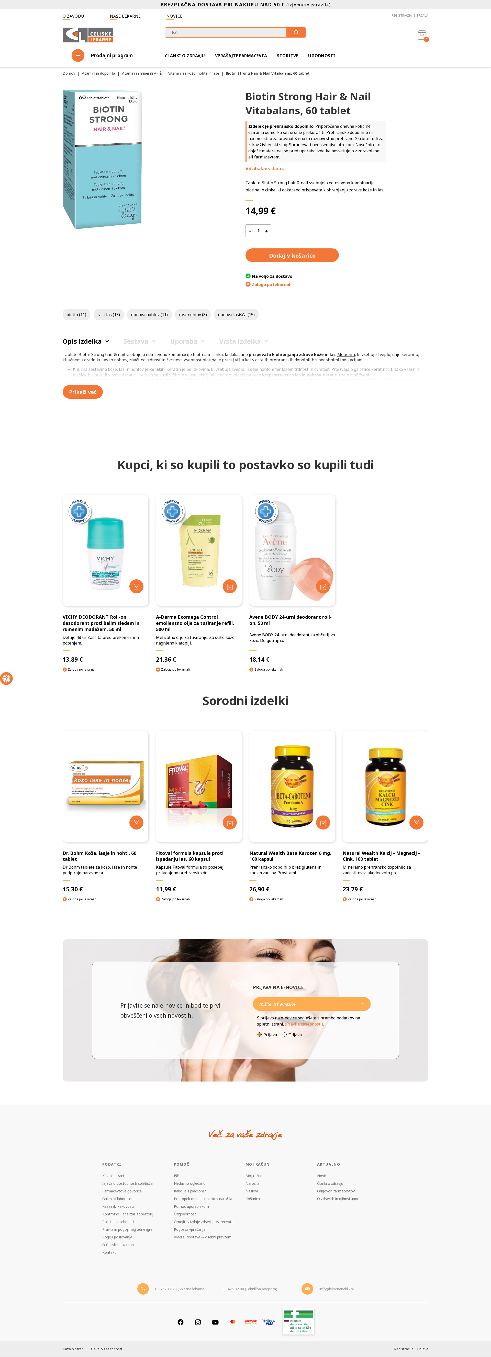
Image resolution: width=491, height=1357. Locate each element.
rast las (108, 314)
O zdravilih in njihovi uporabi (340, 1198)
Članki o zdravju (185, 56)
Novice (174, 16)
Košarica (253, 1198)
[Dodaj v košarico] (136, 586)
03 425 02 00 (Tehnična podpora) (249, 1288)
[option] (105, 821)
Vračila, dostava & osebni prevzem (202, 1237)
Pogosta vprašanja (189, 1229)
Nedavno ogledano (190, 1183)
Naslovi (252, 1191)
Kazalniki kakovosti (118, 1206)
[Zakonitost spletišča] (298, 1322)
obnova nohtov (149, 314)
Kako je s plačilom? (190, 1191)
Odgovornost (185, 1214)
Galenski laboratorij (118, 1198)
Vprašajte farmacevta (241, 56)
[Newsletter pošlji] (363, 1004)
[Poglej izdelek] (105, 550)
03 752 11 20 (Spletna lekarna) (180, 1288)
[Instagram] (198, 1322)
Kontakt (109, 1252)
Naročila (252, 1183)
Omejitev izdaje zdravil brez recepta (203, 1221)
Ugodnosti (321, 56)
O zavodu (73, 16)
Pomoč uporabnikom (191, 1206)
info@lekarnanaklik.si (336, 1288)
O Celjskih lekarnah (118, 1244)
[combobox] (235, 32)
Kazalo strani (113, 1175)
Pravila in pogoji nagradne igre (127, 1229)
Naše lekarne (125, 16)
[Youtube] (215, 1322)
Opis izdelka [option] (82, 341)
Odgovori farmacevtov (336, 1191)
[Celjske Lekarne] (88, 34)
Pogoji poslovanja (117, 1237)
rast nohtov (193, 314)
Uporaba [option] (183, 341)
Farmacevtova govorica (122, 1191)
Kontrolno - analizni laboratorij (127, 1214)
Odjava (295, 1035)
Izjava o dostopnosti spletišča (127, 1183)
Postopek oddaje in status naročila (203, 1198)
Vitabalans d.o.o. (265, 168)
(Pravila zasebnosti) (304, 1024)
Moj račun (254, 1175)
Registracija (402, 15)
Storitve (287, 56)
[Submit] (296, 32)
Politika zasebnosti (118, 1221)
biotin (76, 314)
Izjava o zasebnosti (106, 1349)
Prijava (422, 15)
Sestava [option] (136, 341)
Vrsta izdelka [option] (240, 341)
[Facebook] (180, 1322)
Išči (177, 1175)
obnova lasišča (236, 314)
